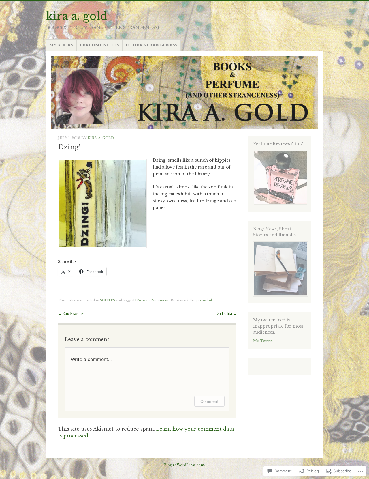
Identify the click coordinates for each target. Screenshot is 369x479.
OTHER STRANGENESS (152, 45)
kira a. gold (76, 16)
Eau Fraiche (71, 313)
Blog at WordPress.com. (184, 465)
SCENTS (107, 300)
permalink (204, 300)
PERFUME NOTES (100, 45)
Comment (209, 401)
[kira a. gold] (184, 92)
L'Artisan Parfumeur (152, 300)
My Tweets (263, 341)
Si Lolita (226, 313)
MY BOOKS (61, 45)
